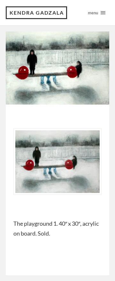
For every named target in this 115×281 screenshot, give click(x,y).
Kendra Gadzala (37, 13)
